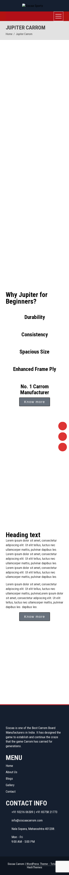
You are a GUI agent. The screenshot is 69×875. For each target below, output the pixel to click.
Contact (11, 791)
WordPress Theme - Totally (42, 864)
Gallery (10, 785)
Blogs (9, 778)
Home (9, 766)
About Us (11, 772)
